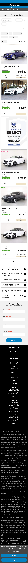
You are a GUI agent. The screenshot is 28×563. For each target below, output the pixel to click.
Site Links (13, 351)
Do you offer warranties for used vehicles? (11, 290)
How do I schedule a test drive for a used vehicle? (12, 296)
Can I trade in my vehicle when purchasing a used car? (11, 285)
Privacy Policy (16, 551)
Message (7, 331)
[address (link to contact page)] (1, 1)
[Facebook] (11, 383)
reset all (10, 24)
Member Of (13, 355)
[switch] (26, 1)
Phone (4, 324)
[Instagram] (14, 383)
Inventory (13, 347)
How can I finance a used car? (11, 279)
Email (7, 316)
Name (7, 309)
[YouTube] (16, 383)
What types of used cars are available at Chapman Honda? (10, 268)
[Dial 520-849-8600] (4, 1)
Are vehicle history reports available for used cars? (12, 274)
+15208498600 (14, 368)
